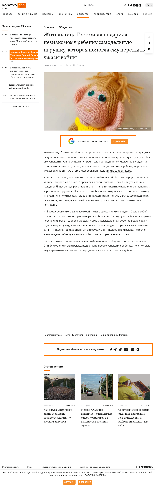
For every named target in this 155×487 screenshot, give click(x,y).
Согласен (69, 482)
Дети (67, 334)
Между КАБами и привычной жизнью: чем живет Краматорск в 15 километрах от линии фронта (96, 418)
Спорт (119, 14)
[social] (125, 5)
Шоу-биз (133, 14)
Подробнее (85, 482)
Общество (83, 14)
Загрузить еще (21, 106)
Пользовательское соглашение (55, 466)
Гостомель (77, 334)
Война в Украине (27, 14)
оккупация (91, 334)
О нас (29, 466)
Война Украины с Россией (114, 334)
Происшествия (102, 14)
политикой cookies (95, 475)
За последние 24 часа (16, 26)
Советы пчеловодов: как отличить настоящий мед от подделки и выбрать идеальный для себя (133, 418)
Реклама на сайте (11, 466)
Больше (147, 14)
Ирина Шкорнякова (118, 170)
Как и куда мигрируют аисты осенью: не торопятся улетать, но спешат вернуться (58, 416)
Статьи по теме (54, 366)
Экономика (65, 14)
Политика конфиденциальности (94, 466)
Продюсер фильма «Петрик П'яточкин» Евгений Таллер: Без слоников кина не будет (24, 55)
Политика (48, 14)
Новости (8, 14)
